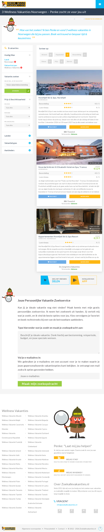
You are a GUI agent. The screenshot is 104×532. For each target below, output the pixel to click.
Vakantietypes (10, 143)
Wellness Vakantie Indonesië (38, 451)
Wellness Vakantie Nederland (38, 473)
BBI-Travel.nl (69, 132)
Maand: (7, 104)
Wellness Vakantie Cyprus (37, 429)
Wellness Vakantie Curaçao (38, 425)
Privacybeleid (49, 529)
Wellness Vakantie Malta (11, 464)
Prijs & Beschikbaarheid (14, 99)
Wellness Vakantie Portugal (38, 481)
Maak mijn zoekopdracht (40, 383)
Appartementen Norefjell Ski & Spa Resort (58, 236)
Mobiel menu (100, 4)
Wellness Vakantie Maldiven (38, 460)
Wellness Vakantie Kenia (37, 455)
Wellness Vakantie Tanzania (12, 490)
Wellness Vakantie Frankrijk (12, 442)
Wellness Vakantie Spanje (11, 486)
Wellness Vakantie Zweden (12, 508)
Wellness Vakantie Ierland (11, 451)
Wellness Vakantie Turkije (11, 499)
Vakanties (79, 19)
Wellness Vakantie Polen (11, 481)
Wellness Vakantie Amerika (38, 416)
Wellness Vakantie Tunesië (37, 495)
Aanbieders (9, 150)
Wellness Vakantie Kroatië (11, 460)
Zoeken (15, 91)
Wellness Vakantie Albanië (11, 416)
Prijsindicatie (9, 121)
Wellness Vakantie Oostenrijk (39, 477)
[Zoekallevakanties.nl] (52, 4)
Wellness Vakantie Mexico (37, 468)
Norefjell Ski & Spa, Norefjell (52, 97)
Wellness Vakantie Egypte (37, 438)
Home (71, 19)
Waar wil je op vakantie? (13, 81)
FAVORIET (53, 127)
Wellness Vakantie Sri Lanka (38, 486)
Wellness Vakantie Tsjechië (12, 495)
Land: (6, 59)
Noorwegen (43, 100)
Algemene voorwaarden (31, 529)
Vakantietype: (10, 65)
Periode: (7, 113)
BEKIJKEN (85, 127)
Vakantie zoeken (11, 76)
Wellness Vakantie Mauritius (12, 468)
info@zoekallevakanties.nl (67, 505)
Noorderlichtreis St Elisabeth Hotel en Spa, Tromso (62, 167)
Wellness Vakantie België (11, 420)
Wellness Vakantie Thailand (38, 490)
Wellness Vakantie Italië (10, 455)
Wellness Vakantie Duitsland (38, 433)
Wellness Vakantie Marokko (38, 464)
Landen (7, 135)
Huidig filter (9, 55)
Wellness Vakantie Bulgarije (38, 420)
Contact (61, 529)
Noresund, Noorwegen (47, 238)
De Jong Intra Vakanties (69, 267)
